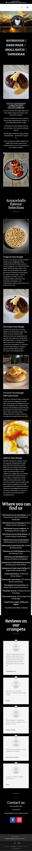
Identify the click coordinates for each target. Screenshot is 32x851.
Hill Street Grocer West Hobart (15, 534)
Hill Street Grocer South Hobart (16, 540)
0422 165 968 (16, 810)
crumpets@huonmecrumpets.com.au (16, 813)
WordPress (16, 848)
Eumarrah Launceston (11, 579)
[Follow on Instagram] (19, 820)
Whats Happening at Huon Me (15, 838)
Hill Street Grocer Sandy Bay (13, 515)
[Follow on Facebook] (13, 820)
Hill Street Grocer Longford (15, 529)
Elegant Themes (16, 846)
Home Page (15, 836)
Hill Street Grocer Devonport (14, 523)
